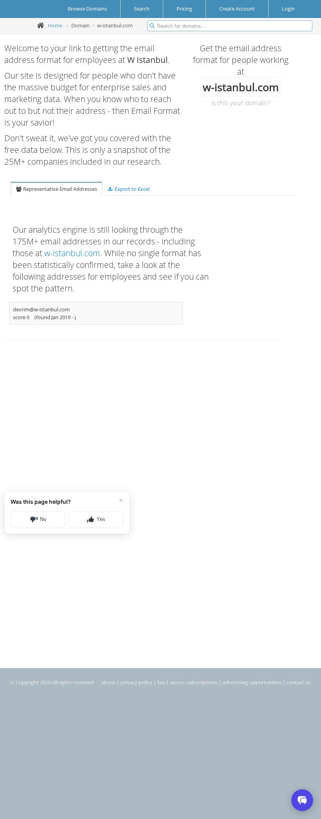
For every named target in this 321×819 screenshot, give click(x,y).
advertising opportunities (251, 682)
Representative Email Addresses (59, 188)
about (108, 682)
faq (161, 682)
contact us (299, 682)
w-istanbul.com (72, 253)
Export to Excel (132, 188)
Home (55, 25)
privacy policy (136, 682)
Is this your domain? (241, 102)
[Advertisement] (115, 419)
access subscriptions (193, 682)
